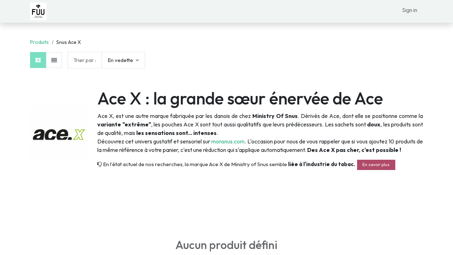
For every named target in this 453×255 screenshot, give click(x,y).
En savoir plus (376, 164)
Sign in (409, 9)
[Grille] (38, 60)
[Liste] (54, 60)
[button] (123, 60)
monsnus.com (228, 141)
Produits (39, 42)
